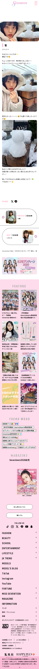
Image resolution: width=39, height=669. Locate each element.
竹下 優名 (31, 251)
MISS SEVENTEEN (11, 593)
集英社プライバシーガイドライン (11, 643)
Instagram (7, 578)
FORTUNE (7, 588)
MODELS (6, 563)
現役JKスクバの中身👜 (10, 437)
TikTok (5, 573)
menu (36, 4)
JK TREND (7, 558)
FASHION (6, 533)
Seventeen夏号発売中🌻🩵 (12, 434)
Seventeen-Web (7, 251)
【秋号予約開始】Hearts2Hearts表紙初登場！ (18, 427)
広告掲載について (7, 640)
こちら (7, 666)
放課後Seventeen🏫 (9, 447)
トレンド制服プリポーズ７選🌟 (13, 444)
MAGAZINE (7, 599)
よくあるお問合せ (21, 640)
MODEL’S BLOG (20, 251)
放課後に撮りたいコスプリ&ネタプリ (15, 441)
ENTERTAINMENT (11, 548)
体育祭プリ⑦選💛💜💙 (10, 424)
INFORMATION (9, 604)
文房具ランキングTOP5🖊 (26, 447)
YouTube (6, 583)
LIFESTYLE (7, 553)
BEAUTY (6, 538)
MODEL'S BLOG (10, 568)
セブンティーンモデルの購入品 (13, 431)
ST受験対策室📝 (30, 431)
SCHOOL (6, 543)
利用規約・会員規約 (7, 645)
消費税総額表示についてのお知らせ (12, 648)
